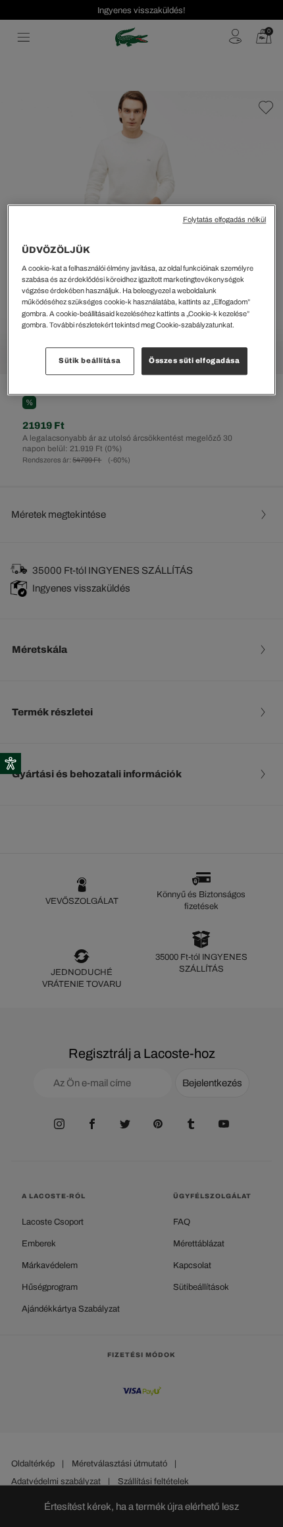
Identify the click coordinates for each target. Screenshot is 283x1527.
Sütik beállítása (89, 360)
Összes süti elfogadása (194, 360)
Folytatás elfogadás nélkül (225, 219)
